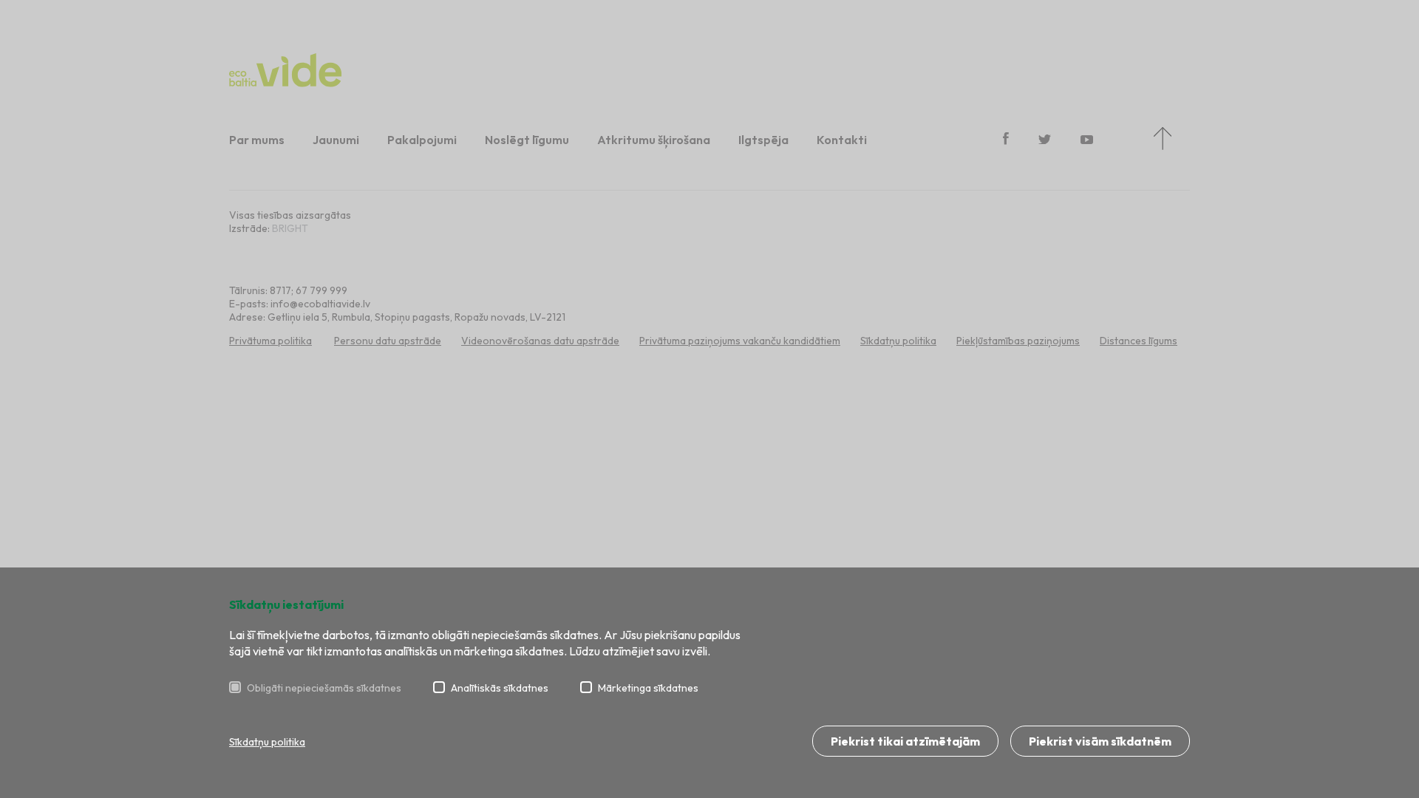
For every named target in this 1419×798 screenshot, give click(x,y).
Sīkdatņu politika (267, 741)
